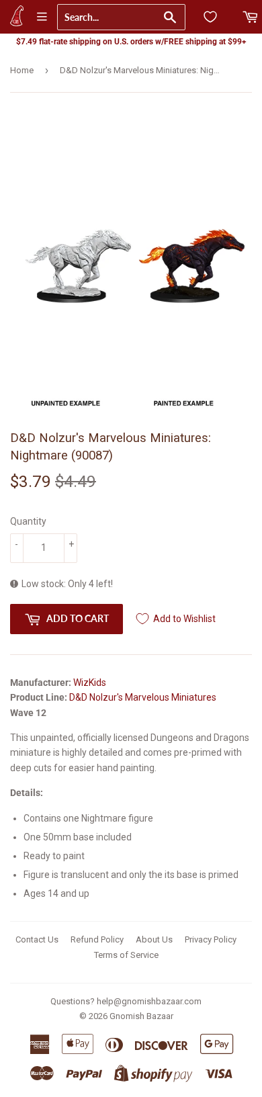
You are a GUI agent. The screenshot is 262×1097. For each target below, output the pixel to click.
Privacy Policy (210, 939)
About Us (154, 939)
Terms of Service (126, 955)
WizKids (89, 682)
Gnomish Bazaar (141, 1016)
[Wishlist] (210, 17)
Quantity (28, 521)
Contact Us (36, 939)
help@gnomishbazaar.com (149, 1001)
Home (22, 70)
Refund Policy (97, 939)
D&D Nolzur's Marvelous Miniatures (142, 697)
